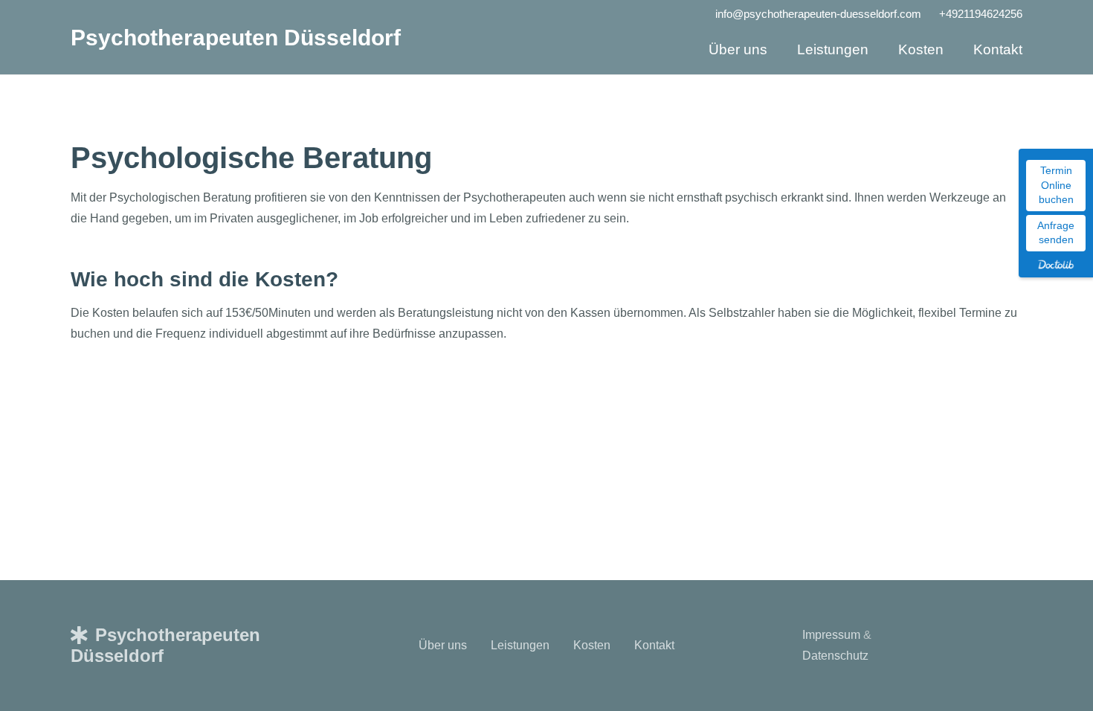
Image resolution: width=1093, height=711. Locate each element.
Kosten (591, 645)
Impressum (831, 634)
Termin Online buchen (1056, 184)
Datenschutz (835, 655)
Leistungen (520, 645)
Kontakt (654, 645)
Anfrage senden (1055, 232)
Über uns (443, 645)
